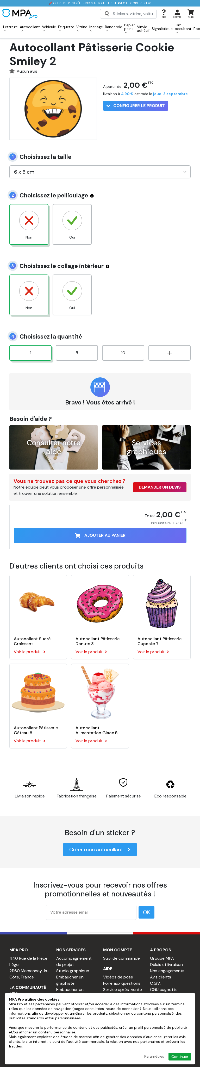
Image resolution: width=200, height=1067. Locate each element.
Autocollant (30, 26)
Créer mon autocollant (96, 849)
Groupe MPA (162, 958)
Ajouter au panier (105, 535)
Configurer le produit (138, 105)
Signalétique (162, 28)
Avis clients (160, 977)
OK (146, 912)
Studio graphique (72, 971)
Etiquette (66, 26)
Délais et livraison (166, 964)
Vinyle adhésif (143, 28)
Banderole (113, 26)
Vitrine (81, 26)
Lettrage (10, 26)
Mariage (96, 26)
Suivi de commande (121, 958)
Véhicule (49, 26)
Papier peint (129, 27)
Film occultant (183, 27)
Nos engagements (167, 971)
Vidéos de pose (118, 977)
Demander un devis (160, 487)
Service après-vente (122, 989)
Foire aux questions (121, 983)
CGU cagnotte (164, 989)
